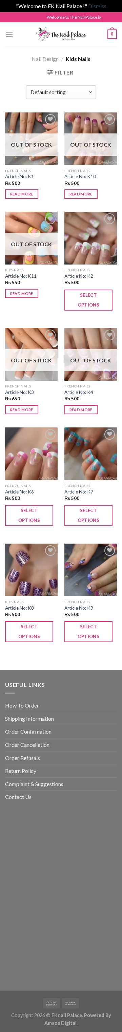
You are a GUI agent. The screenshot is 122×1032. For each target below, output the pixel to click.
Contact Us (18, 797)
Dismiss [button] (97, 6)
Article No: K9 (78, 608)
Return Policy (20, 770)
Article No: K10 (80, 176)
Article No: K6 (19, 491)
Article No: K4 (78, 392)
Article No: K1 (19, 176)
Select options (89, 300)
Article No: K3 (19, 392)
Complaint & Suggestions (34, 784)
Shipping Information (29, 718)
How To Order (22, 705)
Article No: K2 (78, 276)
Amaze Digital (60, 1023)
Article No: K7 (78, 491)
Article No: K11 (21, 276)
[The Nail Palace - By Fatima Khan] (61, 34)
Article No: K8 (19, 608)
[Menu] (9, 34)
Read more (21, 194)
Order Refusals (22, 758)
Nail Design (45, 59)
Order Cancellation (27, 744)
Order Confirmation (28, 731)
